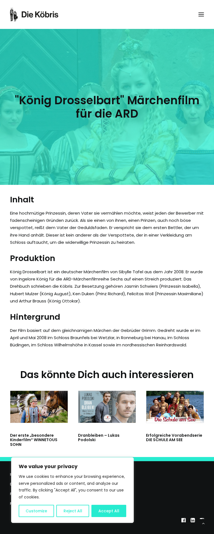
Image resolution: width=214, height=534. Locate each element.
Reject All (73, 511)
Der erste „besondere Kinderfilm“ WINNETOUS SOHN (33, 440)
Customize (36, 511)
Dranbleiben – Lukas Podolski (99, 438)
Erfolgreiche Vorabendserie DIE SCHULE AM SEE (174, 438)
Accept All (108, 511)
